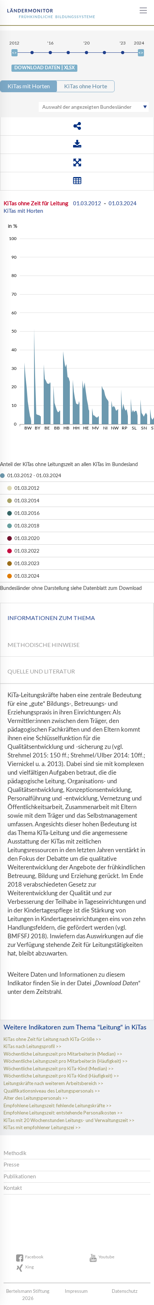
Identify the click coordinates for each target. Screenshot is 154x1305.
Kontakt (13, 1188)
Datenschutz (125, 1291)
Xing (29, 1267)
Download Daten (44, 67)
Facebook (34, 1257)
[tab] (77, 616)
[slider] (14, 52)
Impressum (76, 1291)
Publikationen (20, 1176)
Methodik (15, 1153)
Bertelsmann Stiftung (33, 10)
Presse (11, 1165)
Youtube (106, 1257)
